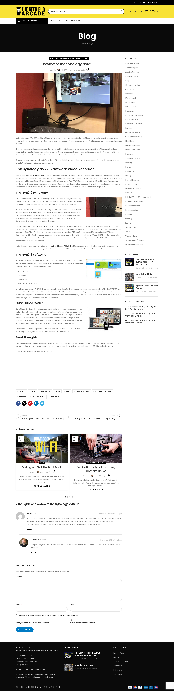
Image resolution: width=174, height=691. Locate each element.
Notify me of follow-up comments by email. (33, 623)
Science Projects (131, 227)
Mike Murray (36, 540)
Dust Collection (131, 106)
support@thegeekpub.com (27, 661)
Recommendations (80, 58)
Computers (59, 58)
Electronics (129, 111)
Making (128, 167)
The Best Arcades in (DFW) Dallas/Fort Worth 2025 (145, 262)
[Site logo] (31, 11)
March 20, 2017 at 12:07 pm (110, 514)
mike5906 (65, 70)
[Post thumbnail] (129, 263)
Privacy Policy (119, 653)
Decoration (130, 93)
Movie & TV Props (132, 184)
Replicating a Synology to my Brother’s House (95, 469)
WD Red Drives (56, 215)
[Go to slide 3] (70, 497)
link (42, 351)
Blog (91, 44)
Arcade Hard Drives (145, 274)
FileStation (45, 391)
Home (83, 44)
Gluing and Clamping (133, 137)
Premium (128, 193)
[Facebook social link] (135, 2)
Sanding (128, 219)
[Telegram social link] (42, 403)
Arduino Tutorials (132, 76)
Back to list (68, 416)
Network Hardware (133, 188)
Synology (22, 396)
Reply (29, 529)
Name (19, 604)
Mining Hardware (132, 180)
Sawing (128, 223)
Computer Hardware (133, 85)
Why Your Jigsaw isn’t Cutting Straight (141, 307)
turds (90, 149)
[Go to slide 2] (67, 497)
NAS (58, 391)
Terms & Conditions (121, 661)
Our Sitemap (118, 674)
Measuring (129, 171)
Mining (128, 175)
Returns (116, 657)
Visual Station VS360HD (62, 246)
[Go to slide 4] (72, 497)
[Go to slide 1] (65, 497)
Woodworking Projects (134, 244)
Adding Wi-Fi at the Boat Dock (42, 467)
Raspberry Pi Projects (134, 201)
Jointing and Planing (133, 158)
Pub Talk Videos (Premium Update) (138, 197)
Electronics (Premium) (134, 115)
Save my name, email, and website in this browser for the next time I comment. (48, 615)
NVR (67, 391)
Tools (127, 231)
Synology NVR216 (40, 175)
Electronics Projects (133, 119)
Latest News (118, 670)
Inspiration (129, 154)
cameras (22, 391)
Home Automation (132, 145)
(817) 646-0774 (22, 665)
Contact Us (117, 666)
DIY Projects (130, 102)
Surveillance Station (103, 391)
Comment (20, 576)
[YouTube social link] (144, 2)
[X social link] (138, 2)
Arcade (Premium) (132, 63)
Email (72, 604)
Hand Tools (129, 141)
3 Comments (151, 292)
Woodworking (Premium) (135, 240)
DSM (33, 391)
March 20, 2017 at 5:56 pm (111, 540)
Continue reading (41, 486)
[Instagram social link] (141, 2)
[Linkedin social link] (36, 403)
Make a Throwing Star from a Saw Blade (140, 314)
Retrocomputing (131, 210)
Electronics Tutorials (133, 124)
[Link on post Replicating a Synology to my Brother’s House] (96, 448)
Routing (128, 214)
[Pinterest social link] (30, 403)
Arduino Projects (132, 72)
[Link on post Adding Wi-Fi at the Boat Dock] (42, 448)
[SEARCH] (121, 11)
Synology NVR (37, 396)
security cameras (82, 391)
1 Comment (153, 268)
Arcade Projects (131, 68)
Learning (68, 58)
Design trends (131, 98)
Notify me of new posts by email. (83, 623)
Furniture (129, 128)
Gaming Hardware (132, 132)
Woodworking (131, 236)
